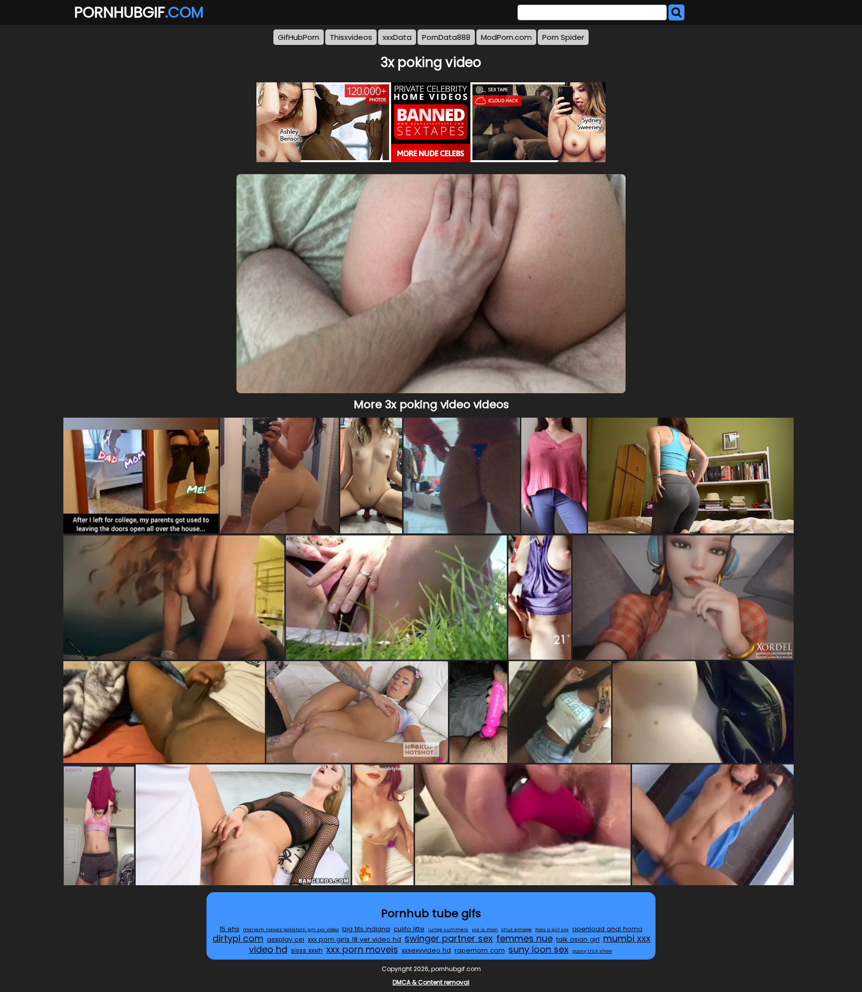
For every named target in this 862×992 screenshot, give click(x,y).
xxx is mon (485, 929)
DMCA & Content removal (431, 982)
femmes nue (524, 938)
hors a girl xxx (552, 929)
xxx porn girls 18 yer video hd (354, 939)
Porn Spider (563, 37)
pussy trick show (592, 951)
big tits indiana (366, 929)
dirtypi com (238, 938)
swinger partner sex (449, 938)
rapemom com (479, 950)
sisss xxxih (307, 950)
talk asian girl (578, 939)
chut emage (516, 929)
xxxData (397, 37)
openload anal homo (607, 929)
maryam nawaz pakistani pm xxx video (291, 929)
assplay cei (285, 939)
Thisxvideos (351, 37)
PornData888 (446, 37)
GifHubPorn (298, 37)
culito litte (409, 929)
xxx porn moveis (362, 949)
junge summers (448, 929)
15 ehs (229, 929)
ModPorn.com (506, 37)
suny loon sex (538, 949)
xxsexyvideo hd (426, 950)
